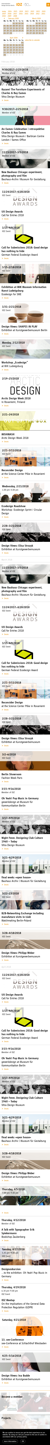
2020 (43, 11)
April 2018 (13, 38)
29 (37, 33)
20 (8, 31)
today (4, 11)
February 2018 (13, 18)
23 (17, 31)
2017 (15, 14)
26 (5, 33)
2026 (10, 11)
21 (11, 31)
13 (8, 28)
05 (5, 26)
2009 (9, 16)
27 (8, 33)
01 (14, 23)
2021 (38, 11)
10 (20, 26)
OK (23, 1441)
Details (6, 100)
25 (22, 31)
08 (14, 26)
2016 (21, 14)
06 (8, 26)
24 (20, 31)
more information (10, 1441)
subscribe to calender (32, 40)
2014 (32, 14)
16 (17, 28)
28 (11, 33)
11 (22, 26)
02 (17, 23)
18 (22, 28)
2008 (15, 16)
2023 (26, 11)
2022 (32, 11)
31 (43, 33)
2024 (21, 11)
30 (40, 33)
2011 (43, 14)
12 (5, 28)
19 (5, 31)
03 (20, 23)
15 (14, 28)
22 (14, 31)
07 (11, 26)
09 (17, 26)
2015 (26, 14)
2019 (4, 14)
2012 (37, 14)
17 (20, 28)
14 (11, 28)
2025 (15, 11)
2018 (9, 14)
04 (22, 23)
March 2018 (36, 18)
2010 (4, 16)
